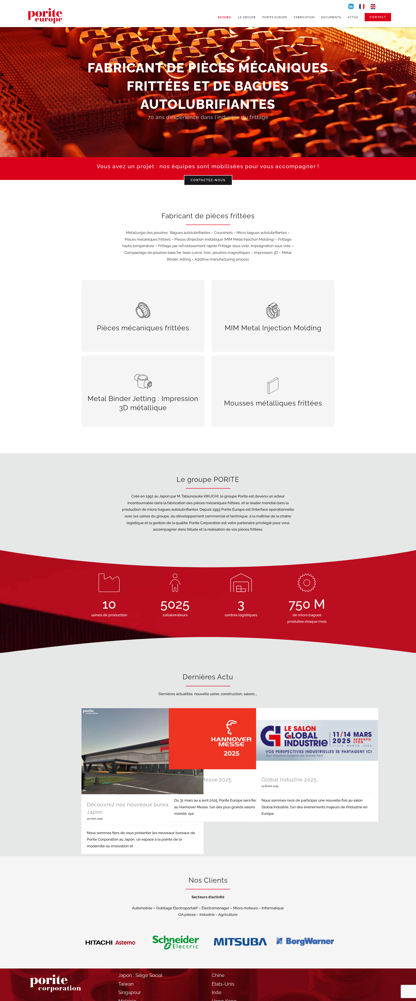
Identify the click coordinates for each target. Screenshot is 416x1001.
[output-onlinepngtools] (351, 4)
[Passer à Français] (361, 6)
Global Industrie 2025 (289, 779)
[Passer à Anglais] (373, 6)
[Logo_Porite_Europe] (45, 7)
